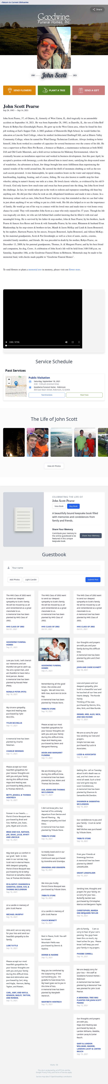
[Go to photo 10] (59, 658)
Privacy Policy (46, 1072)
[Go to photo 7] (54, 658)
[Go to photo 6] (52, 658)
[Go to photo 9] (57, 658)
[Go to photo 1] (44, 658)
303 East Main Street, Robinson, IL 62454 (52, 389)
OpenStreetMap (57, 1076)
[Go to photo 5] (51, 658)
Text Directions (46, 395)
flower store (74, 269)
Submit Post (93, 579)
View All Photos (54, 466)
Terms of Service (61, 1072)
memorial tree (35, 269)
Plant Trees (84, 395)
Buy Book (73, 506)
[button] (16, 383)
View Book (59, 506)
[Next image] (67, 649)
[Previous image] (41, 649)
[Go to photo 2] (46, 658)
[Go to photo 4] (49, 658)
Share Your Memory (90, 535)
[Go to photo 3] (47, 658)
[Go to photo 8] (55, 658)
